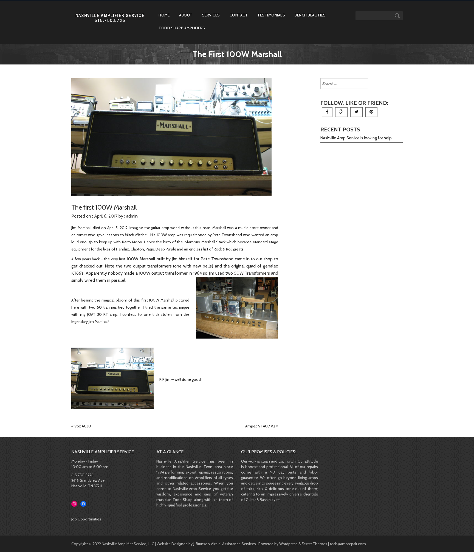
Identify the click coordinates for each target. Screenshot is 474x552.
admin (132, 216)
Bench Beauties (310, 15)
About (186, 15)
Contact (239, 15)
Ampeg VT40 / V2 (260, 426)
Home (164, 15)
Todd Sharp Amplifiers (182, 28)
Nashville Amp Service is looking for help (356, 138)
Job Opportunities (86, 519)
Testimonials (271, 15)
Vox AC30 (82, 426)
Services (211, 15)
